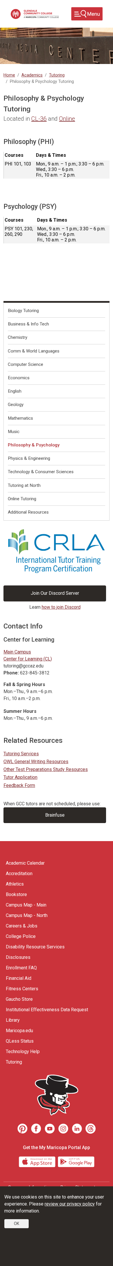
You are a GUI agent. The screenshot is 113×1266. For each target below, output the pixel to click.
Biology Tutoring (23, 310)
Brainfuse (55, 815)
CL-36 (39, 118)
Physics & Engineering (29, 458)
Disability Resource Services (35, 947)
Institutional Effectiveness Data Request (47, 1009)
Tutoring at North (24, 485)
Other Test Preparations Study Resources (45, 769)
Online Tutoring (22, 498)
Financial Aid (18, 978)
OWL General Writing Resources (35, 761)
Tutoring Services (21, 753)
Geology (15, 404)
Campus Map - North (27, 915)
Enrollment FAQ (21, 968)
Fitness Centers (22, 988)
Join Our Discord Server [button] (55, 593)
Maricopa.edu (19, 1030)
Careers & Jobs (21, 926)
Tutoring (57, 75)
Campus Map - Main (26, 905)
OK (16, 1223)
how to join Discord (61, 607)
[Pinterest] (22, 1128)
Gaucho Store (19, 999)
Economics (19, 377)
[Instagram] (63, 1128)
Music (13, 431)
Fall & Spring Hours (24, 684)
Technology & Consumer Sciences (41, 471)
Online (67, 118)
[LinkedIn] (77, 1128)
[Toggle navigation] (87, 14)
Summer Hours (20, 711)
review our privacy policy (70, 1204)
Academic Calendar (25, 863)
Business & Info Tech (28, 324)
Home (9, 75)
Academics (32, 75)
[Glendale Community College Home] (34, 14)
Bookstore (16, 894)
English (14, 391)
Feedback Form (19, 785)
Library (13, 1020)
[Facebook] (36, 1128)
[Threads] (90, 1128)
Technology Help (23, 1051)
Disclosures (18, 957)
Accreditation (19, 873)
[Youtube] (50, 1128)
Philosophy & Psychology (33, 445)
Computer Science (25, 364)
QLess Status (20, 1041)
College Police (21, 936)
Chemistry (17, 337)
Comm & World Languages (33, 351)
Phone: (11, 673)
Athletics (15, 884)
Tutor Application (20, 777)
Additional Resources (28, 512)
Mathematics (20, 418)
